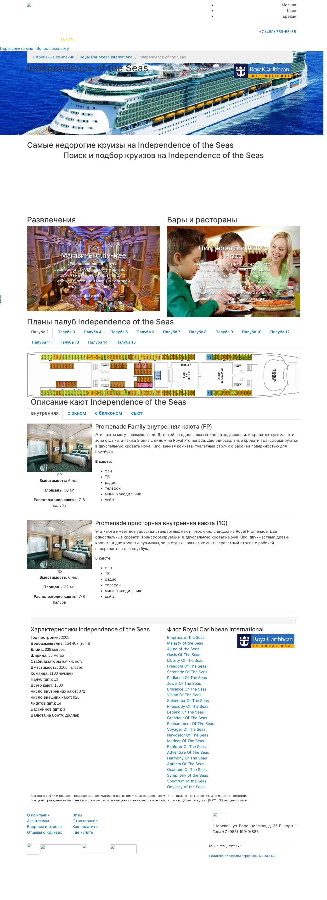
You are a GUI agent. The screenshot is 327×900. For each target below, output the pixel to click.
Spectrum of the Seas (186, 781)
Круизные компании (146, 39)
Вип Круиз (44, 39)
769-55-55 (277, 31)
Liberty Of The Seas (185, 660)
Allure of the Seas (183, 648)
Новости (253, 39)
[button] (37, 268)
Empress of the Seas (185, 637)
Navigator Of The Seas (187, 735)
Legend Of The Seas (185, 712)
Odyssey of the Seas (185, 786)
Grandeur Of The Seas (187, 717)
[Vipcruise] (29, 5)
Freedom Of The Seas (186, 666)
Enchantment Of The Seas (190, 723)
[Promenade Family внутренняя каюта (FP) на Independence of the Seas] (59, 447)
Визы (77, 815)
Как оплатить (85, 826)
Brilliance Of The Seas (187, 689)
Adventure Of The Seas (188, 752)
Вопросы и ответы (44, 826)
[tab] (40, 333)
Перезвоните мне (16, 48)
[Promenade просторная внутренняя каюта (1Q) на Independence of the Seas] (59, 544)
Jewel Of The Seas (184, 683)
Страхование (85, 820)
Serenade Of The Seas (187, 671)
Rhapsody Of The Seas (187, 706)
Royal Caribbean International (106, 57)
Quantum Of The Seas (187, 769)
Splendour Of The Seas (188, 700)
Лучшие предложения (193, 39)
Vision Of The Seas (184, 694)
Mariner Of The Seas (185, 740)
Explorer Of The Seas (186, 746)
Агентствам (38, 820)
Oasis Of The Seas (183, 654)
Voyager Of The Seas (186, 729)
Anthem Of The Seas (185, 763)
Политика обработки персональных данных (242, 856)
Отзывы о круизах (44, 832)
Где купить (227, 39)
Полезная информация (98, 39)
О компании (38, 815)
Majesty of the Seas (185, 643)
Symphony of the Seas (187, 775)
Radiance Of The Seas (187, 677)
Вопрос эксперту (51, 48)
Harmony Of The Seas (187, 758)
